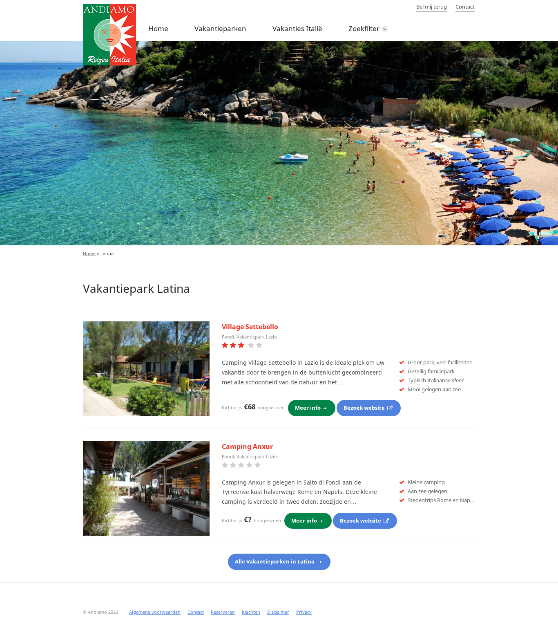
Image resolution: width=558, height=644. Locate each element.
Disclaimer (278, 612)
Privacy (304, 612)
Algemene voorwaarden (155, 612)
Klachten (251, 612)
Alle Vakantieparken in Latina (275, 561)
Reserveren (223, 612)
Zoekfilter (363, 28)
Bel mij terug (431, 6)
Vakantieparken (220, 28)
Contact (465, 6)
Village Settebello (250, 326)
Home (158, 28)
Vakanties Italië (297, 28)
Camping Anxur (247, 446)
